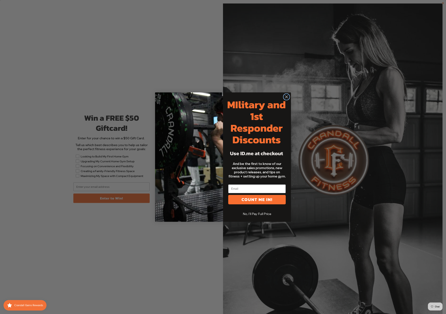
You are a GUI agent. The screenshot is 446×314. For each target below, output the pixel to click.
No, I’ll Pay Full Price (257, 214)
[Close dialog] (286, 97)
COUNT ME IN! (256, 199)
